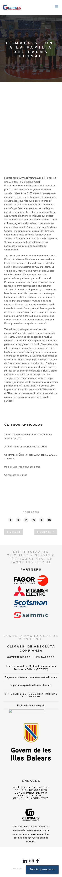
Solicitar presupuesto (42, 869)
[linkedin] (25, 520)
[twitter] (18, 520)
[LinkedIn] (25, 862)
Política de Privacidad (31, 787)
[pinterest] (33, 520)
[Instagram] (31, 862)
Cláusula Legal (31, 795)
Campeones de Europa (15, 475)
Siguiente (44, 532)
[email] (49, 520)
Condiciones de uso (31, 793)
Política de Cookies (31, 790)
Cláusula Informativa (31, 798)
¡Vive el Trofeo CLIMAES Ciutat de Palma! (25, 446)
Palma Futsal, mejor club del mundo (22, 466)
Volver (15, 532)
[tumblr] (41, 520)
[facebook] (10, 520)
